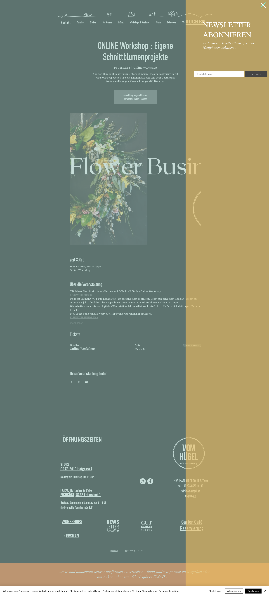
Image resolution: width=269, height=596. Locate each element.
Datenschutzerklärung (169, 591)
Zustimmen (253, 591)
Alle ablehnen (234, 591)
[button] (263, 5)
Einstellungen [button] (215, 591)
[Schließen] (265, 591)
